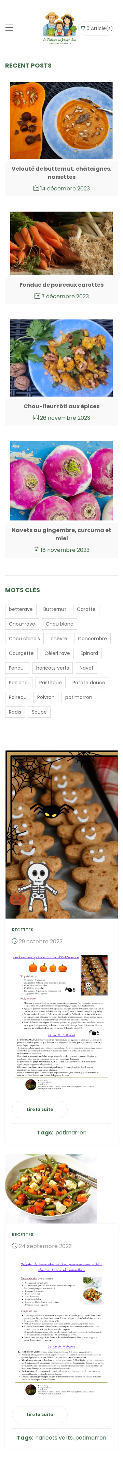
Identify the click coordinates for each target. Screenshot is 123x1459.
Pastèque (50, 682)
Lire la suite (40, 1109)
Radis (15, 712)
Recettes (22, 930)
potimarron (78, 697)
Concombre (92, 638)
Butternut (54, 609)
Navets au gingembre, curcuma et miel (61, 534)
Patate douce (88, 682)
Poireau (18, 697)
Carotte (86, 609)
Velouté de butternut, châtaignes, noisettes (62, 173)
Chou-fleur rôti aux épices (61, 406)
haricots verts (52, 667)
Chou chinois (24, 638)
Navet (87, 667)
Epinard (89, 653)
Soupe (39, 712)
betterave (21, 609)
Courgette (21, 653)
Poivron (46, 697)
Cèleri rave (57, 653)
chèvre (59, 638)
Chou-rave (22, 623)
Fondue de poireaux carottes (61, 285)
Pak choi (19, 682)
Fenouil (17, 667)
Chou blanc (59, 623)
